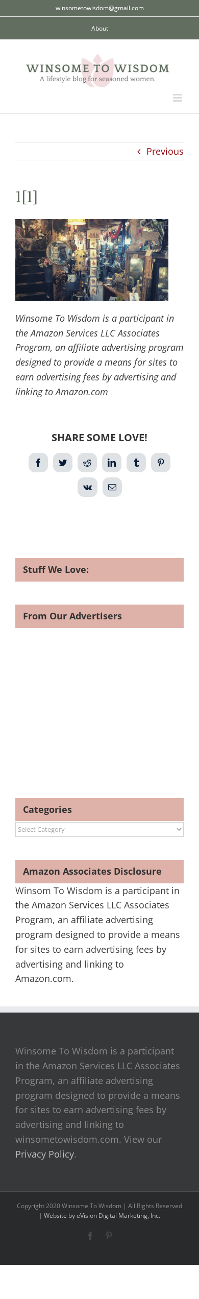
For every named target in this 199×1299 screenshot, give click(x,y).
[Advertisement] (101, 699)
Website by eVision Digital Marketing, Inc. (102, 1215)
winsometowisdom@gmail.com (100, 8)
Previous (165, 151)
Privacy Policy (44, 1154)
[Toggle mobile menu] (178, 97)
